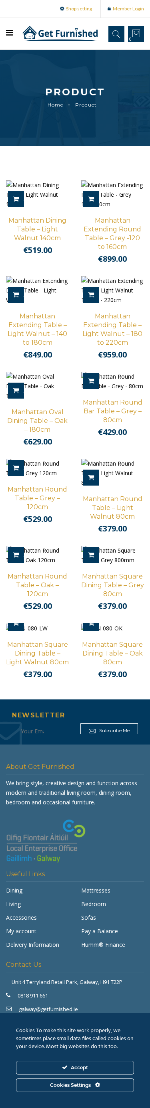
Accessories (21, 917)
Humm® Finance (103, 944)
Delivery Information (32, 944)
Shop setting (79, 9)
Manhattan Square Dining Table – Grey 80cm (112, 585)
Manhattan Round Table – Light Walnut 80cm (112, 507)
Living (13, 904)
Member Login (128, 9)
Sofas (88, 917)
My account (21, 931)
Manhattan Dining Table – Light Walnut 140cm (37, 229)
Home (55, 105)
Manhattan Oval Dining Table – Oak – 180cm (37, 420)
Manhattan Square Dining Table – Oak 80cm (112, 653)
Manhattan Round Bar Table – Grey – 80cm (112, 411)
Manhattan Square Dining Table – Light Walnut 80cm (37, 653)
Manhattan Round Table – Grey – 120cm (37, 498)
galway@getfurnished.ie (48, 1009)
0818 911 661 (33, 995)
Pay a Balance (99, 931)
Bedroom (93, 904)
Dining (14, 890)
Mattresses (95, 890)
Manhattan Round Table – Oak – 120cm (37, 585)
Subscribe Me (114, 730)
